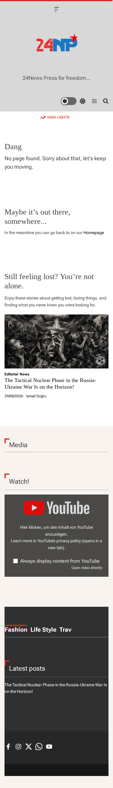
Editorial (11, 374)
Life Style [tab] (43, 629)
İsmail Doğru (36, 396)
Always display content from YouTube (60, 561)
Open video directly (86, 568)
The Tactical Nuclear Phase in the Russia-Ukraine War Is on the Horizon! (50, 383)
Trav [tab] (65, 629)
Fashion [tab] (16, 629)
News (24, 374)
